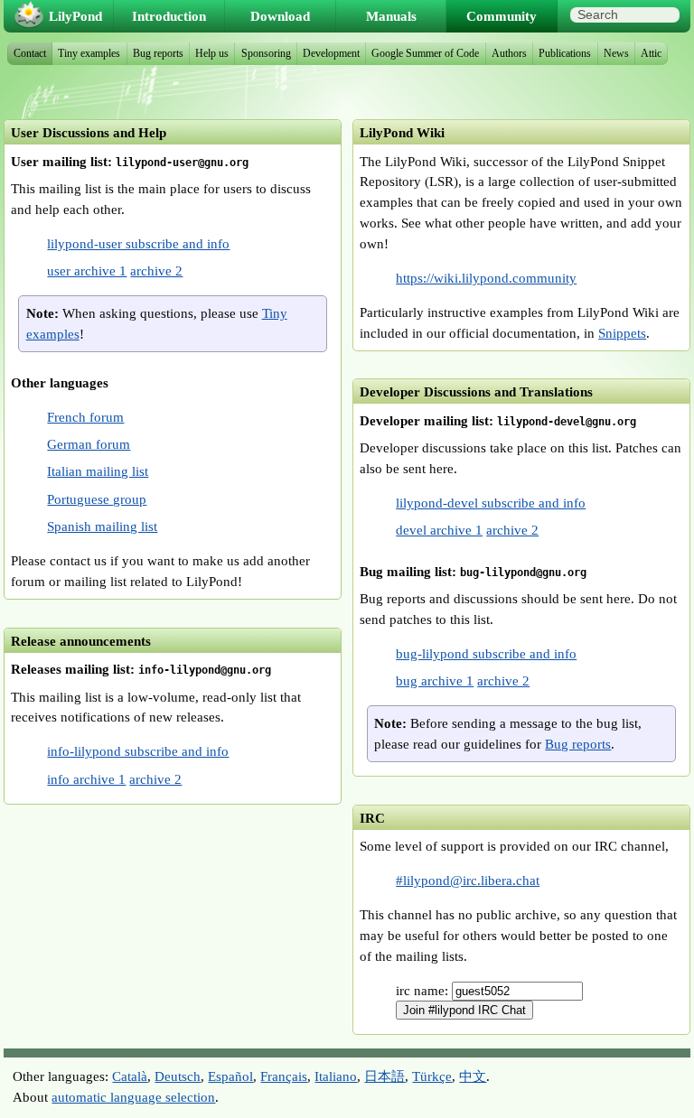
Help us (212, 53)
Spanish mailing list (102, 526)
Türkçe (432, 1076)
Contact (30, 53)
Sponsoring (266, 53)
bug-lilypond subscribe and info (486, 653)
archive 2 (156, 270)
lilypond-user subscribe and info (138, 243)
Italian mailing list (97, 471)
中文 (472, 1076)
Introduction (169, 15)
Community (501, 15)
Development (331, 53)
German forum (88, 444)
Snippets (622, 332)
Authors (509, 53)
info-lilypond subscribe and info (138, 751)
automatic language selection (133, 1096)
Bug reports (578, 743)
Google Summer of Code (425, 53)
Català (129, 1076)
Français (283, 1076)
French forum (85, 416)
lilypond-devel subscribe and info (491, 502)
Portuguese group (96, 499)
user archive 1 (87, 270)
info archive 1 (86, 779)
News (616, 53)
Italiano (335, 1076)
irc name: (424, 990)
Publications (565, 53)
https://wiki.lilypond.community (486, 277)
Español (230, 1076)
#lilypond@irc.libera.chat (467, 880)
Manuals (391, 15)
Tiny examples (89, 53)
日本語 (384, 1076)
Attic (651, 53)
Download (280, 15)
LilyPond (75, 15)
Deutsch (178, 1076)
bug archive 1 (435, 680)
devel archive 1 (439, 529)
